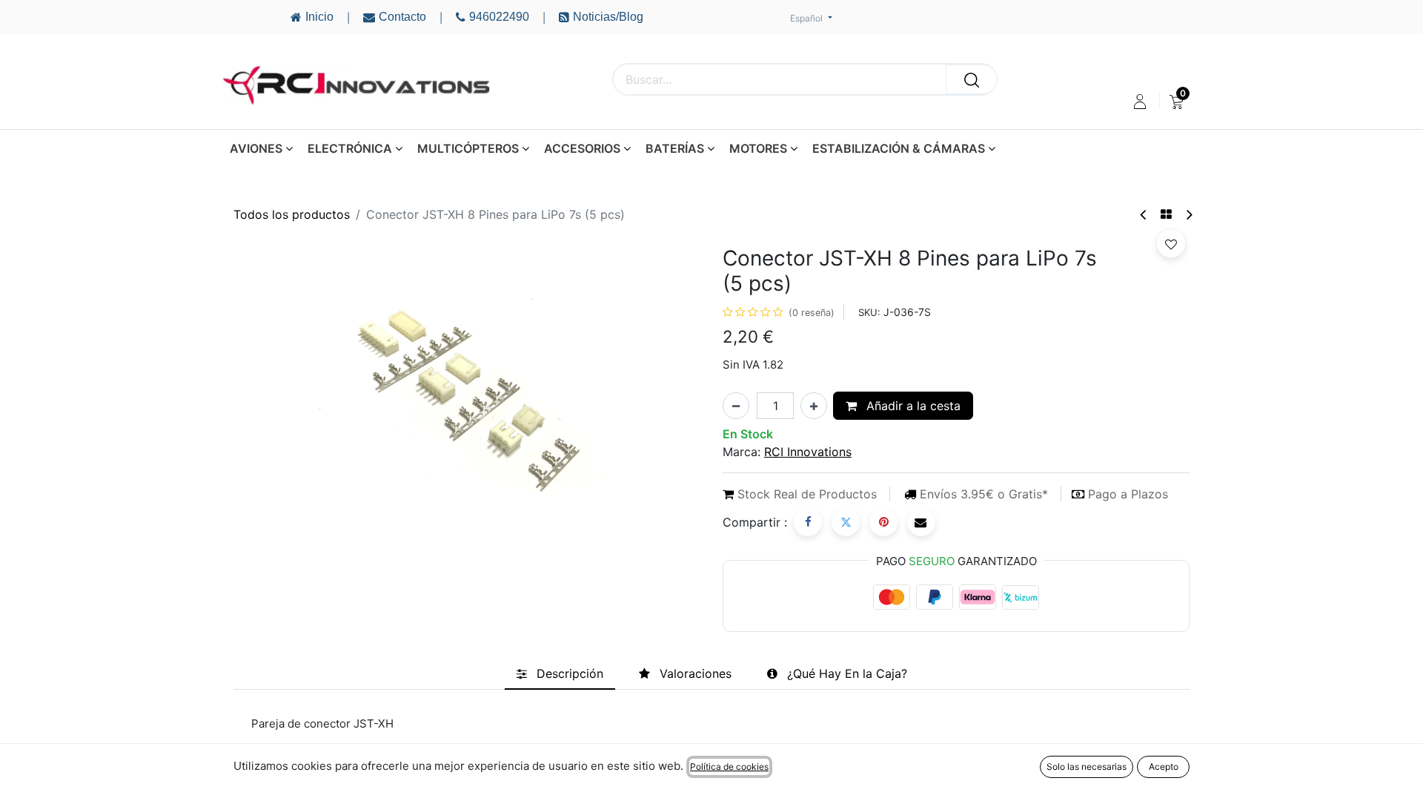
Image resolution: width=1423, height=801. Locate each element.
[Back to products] (1166, 214)
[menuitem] (1177, 101)
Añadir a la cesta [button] (912, 405)
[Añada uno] (813, 405)
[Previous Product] (1144, 214)
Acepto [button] (1163, 766)
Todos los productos (291, 214)
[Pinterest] (883, 522)
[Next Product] (1188, 214)
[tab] (560, 673)
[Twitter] (846, 522)
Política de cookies (729, 766)
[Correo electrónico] (921, 522)
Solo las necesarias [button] (1086, 766)
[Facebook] (808, 522)
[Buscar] (972, 79)
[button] (1171, 243)
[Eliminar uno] (736, 405)
